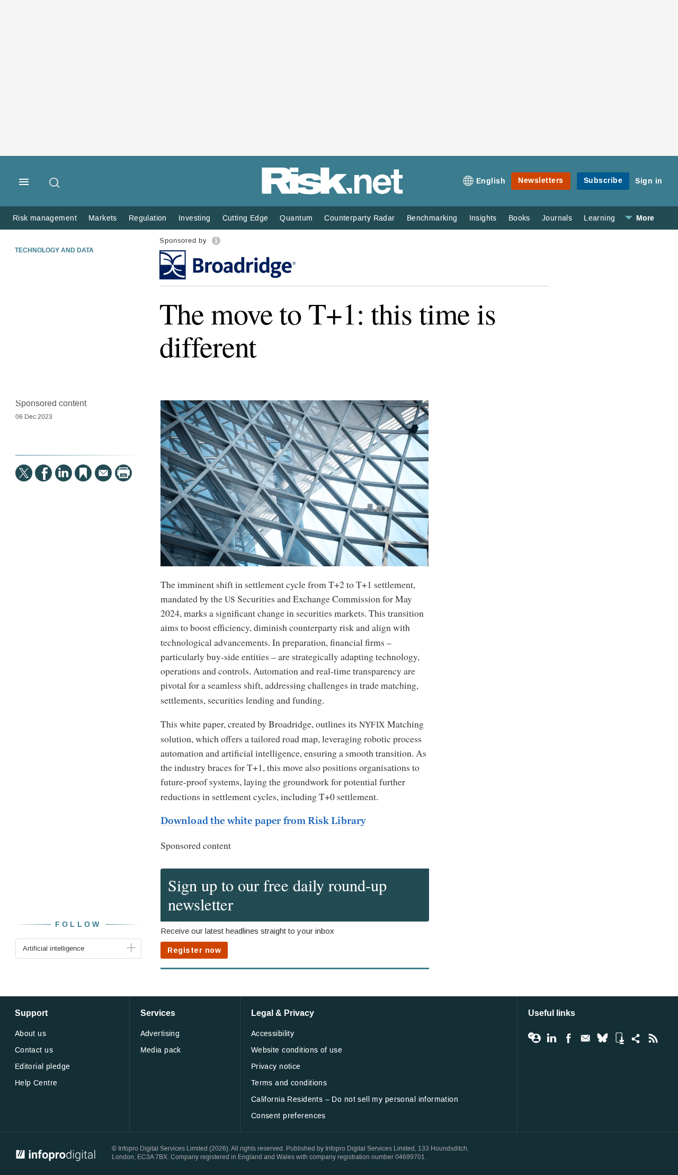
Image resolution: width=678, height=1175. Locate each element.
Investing (195, 218)
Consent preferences (288, 1116)
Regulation (148, 218)
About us (30, 1034)
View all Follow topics (534, 1038)
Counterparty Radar (359, 218)
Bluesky (602, 1038)
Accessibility (272, 1034)
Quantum (296, 218)
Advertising (160, 1034)
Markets (102, 218)
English (491, 181)
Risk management (45, 218)
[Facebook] (43, 472)
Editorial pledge (42, 1067)
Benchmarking (432, 218)
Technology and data (54, 251)
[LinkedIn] (63, 472)
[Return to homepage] (332, 192)
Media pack (160, 1050)
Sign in (649, 181)
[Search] (55, 182)
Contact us (34, 1050)
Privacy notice (276, 1067)
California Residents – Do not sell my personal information (354, 1099)
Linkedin (551, 1038)
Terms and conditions (289, 1083)
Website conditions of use (297, 1050)
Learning (599, 218)
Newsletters (541, 180)
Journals (557, 218)
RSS (653, 1038)
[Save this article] (83, 472)
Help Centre (36, 1083)
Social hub (636, 1038)
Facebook (568, 1038)
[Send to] (103, 472)
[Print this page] (123, 472)
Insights (483, 218)
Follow (78, 924)
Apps (619, 1038)
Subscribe (603, 180)
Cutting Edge (245, 218)
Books (519, 218)
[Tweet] (23, 472)
